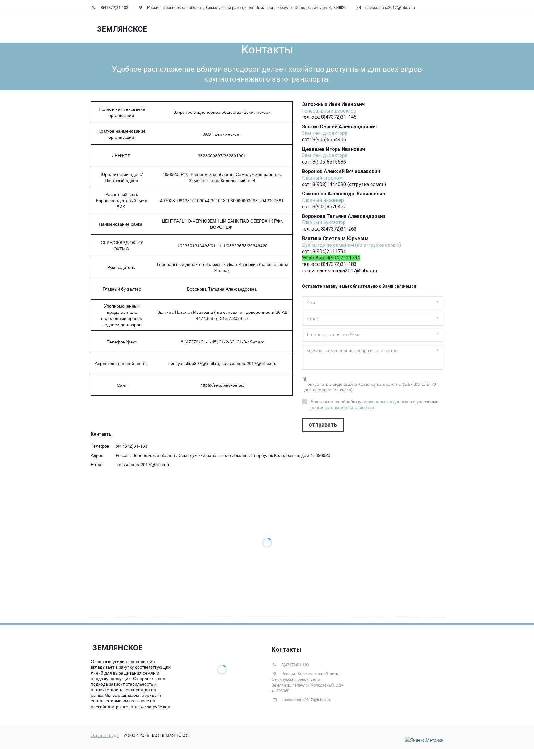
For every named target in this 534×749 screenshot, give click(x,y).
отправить (323, 424)
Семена (316, 29)
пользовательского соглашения (342, 407)
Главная (284, 29)
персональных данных (385, 401)
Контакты (404, 29)
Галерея (348, 29)
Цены (377, 29)
